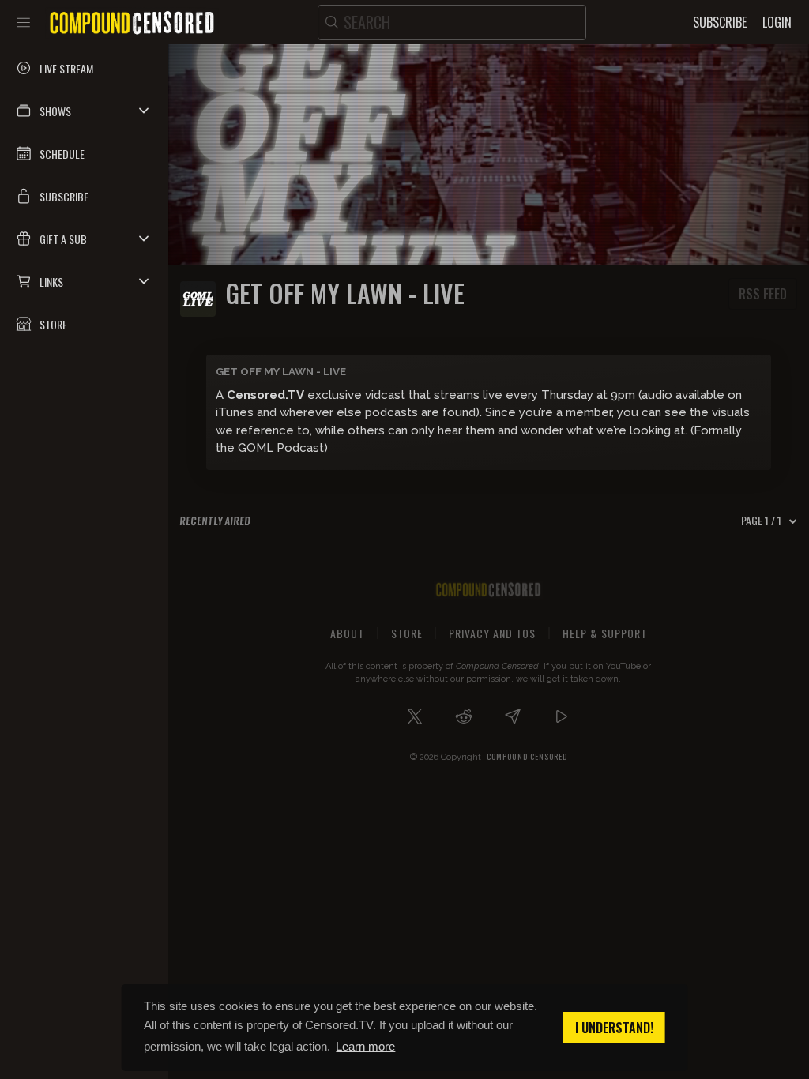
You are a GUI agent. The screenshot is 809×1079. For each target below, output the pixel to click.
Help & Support (605, 633)
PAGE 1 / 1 (761, 520)
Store (407, 633)
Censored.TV (265, 395)
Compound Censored (527, 756)
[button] (84, 110)
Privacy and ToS (492, 633)
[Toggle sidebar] (23, 22)
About (347, 633)
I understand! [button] (614, 1027)
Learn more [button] (365, 1046)
